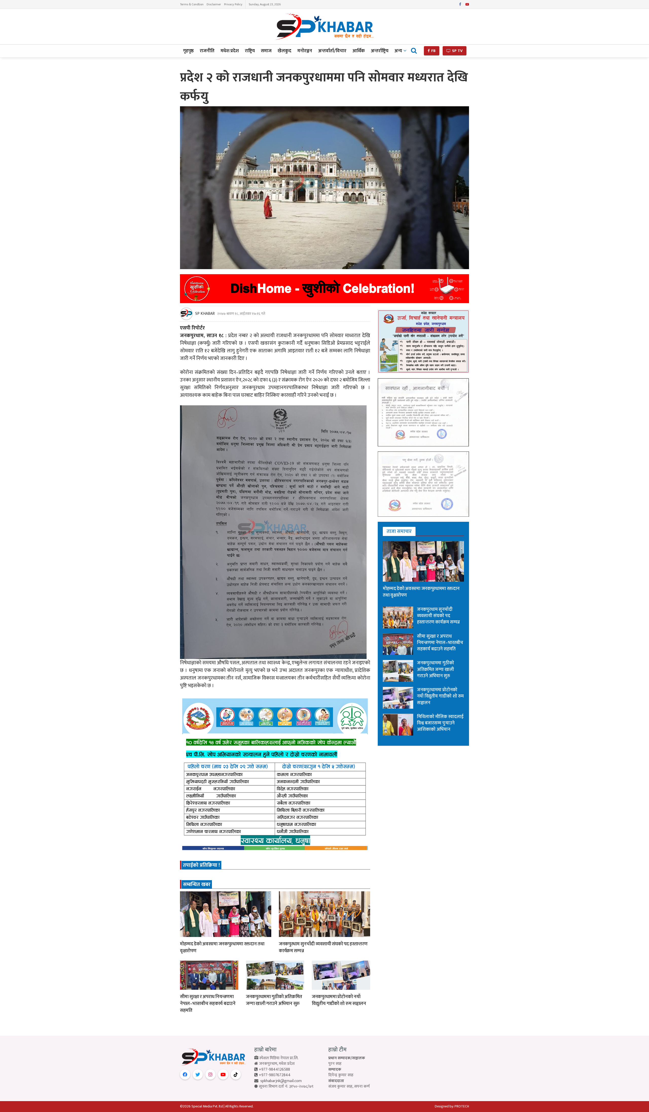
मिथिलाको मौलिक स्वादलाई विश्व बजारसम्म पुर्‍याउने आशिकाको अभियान (440, 723)
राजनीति (207, 51)
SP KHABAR (205, 313)
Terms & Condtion (192, 4)
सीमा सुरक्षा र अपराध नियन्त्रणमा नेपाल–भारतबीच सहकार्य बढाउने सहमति (208, 1003)
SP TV (457, 50)
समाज (266, 51)
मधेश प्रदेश (230, 51)
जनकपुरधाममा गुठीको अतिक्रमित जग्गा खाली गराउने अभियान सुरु (274, 1000)
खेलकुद (284, 51)
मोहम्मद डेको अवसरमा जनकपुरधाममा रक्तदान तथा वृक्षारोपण (222, 947)
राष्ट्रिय (250, 51)
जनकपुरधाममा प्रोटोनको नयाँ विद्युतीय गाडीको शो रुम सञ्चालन (339, 1000)
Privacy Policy (233, 4)
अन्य (398, 51)
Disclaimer (214, 4)
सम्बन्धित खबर (196, 884)
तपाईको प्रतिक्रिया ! (201, 865)
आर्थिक (358, 51)
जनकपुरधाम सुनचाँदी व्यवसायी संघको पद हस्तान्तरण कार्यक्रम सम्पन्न (323, 947)
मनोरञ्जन (304, 51)
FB (433, 50)
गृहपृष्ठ (188, 51)
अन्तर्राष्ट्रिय (379, 51)
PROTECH (462, 1106)
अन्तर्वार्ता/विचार (332, 51)
